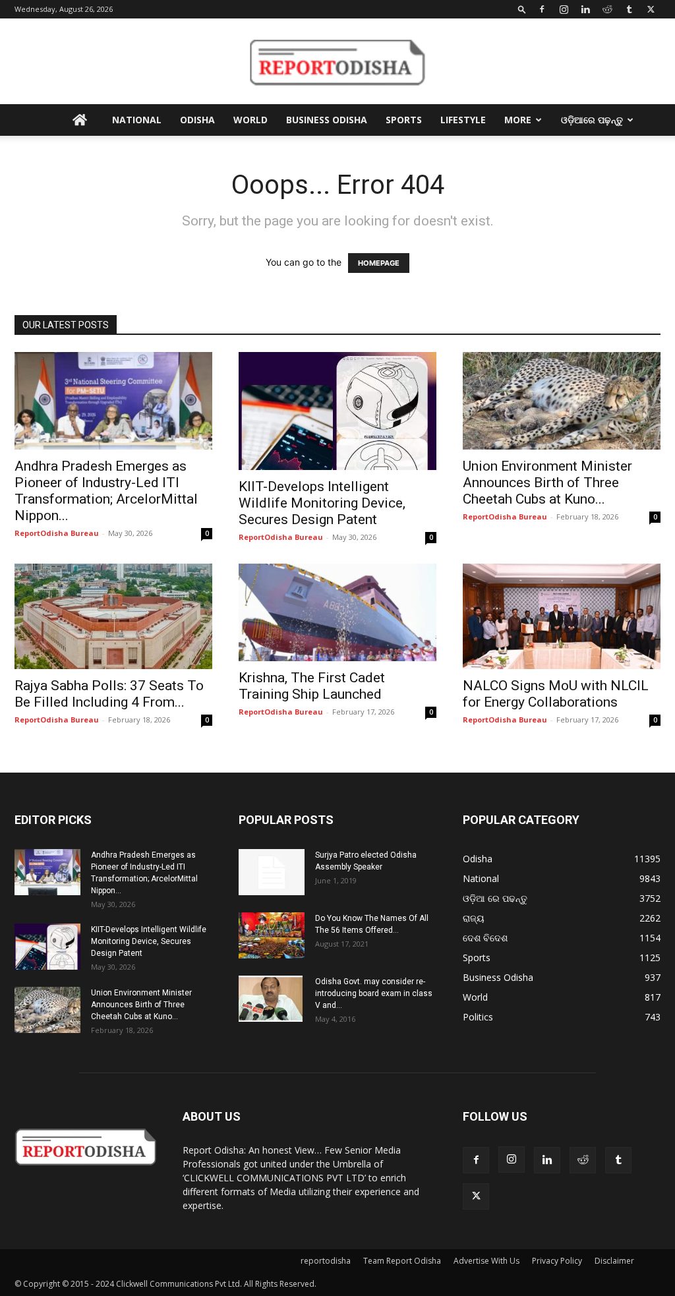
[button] (522, 9)
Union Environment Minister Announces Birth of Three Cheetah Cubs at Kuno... (547, 482)
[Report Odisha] (337, 62)
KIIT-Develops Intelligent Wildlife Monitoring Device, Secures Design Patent (322, 503)
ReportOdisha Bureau (57, 533)
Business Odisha (326, 119)
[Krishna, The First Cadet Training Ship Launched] (337, 612)
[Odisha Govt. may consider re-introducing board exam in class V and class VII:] (271, 999)
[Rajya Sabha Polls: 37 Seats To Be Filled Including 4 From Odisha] (113, 616)
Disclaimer (614, 1260)
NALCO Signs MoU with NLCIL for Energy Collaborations (556, 694)
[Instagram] (563, 9)
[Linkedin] (585, 9)
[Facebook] (542, 9)
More (517, 119)
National (136, 119)
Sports (404, 119)
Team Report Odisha (402, 1260)
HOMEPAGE (378, 263)
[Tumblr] (629, 9)
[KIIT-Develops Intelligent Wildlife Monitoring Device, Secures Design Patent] (337, 411)
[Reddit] (607, 9)
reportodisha (326, 1260)
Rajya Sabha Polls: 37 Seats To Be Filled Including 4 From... (109, 694)
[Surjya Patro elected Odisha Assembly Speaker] (272, 872)
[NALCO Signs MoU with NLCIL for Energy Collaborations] (561, 616)
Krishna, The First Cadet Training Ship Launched (312, 686)
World (250, 119)
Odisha (197, 119)
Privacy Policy (557, 1260)
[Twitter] (650, 9)
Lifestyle (463, 119)
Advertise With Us (486, 1260)
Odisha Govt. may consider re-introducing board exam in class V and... (373, 993)
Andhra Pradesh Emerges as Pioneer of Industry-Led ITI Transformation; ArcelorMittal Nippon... (106, 490)
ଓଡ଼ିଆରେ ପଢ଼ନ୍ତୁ (592, 119)
